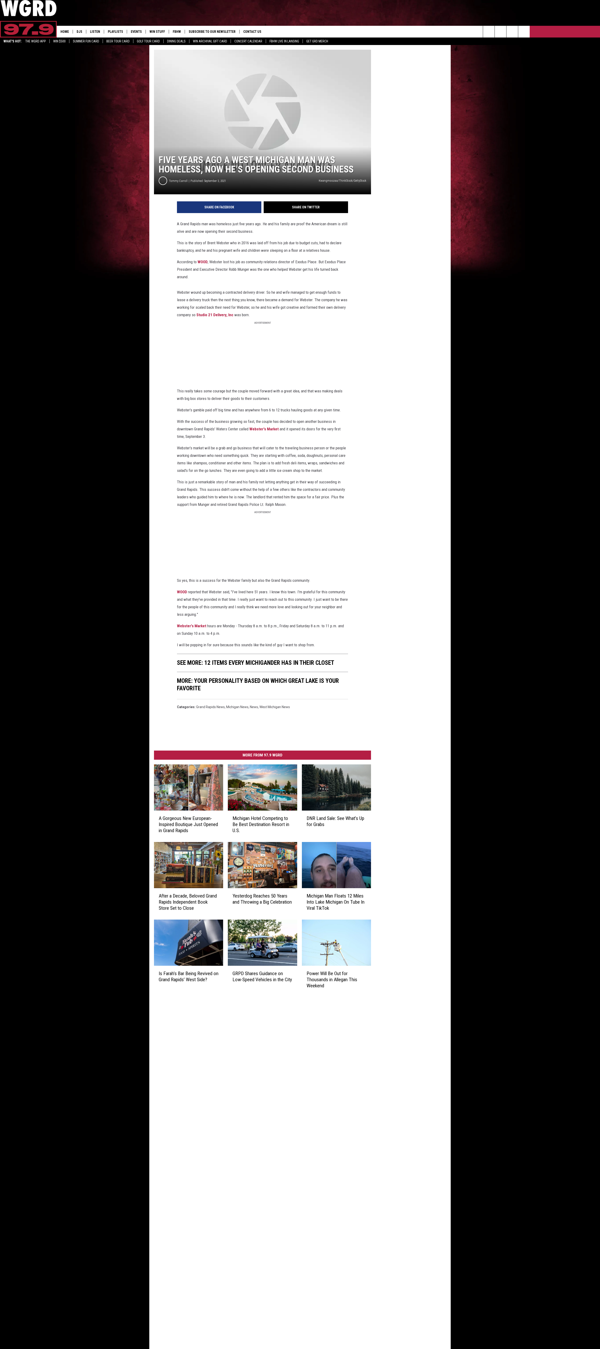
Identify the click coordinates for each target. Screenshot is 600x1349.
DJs (79, 32)
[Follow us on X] (524, 32)
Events (136, 32)
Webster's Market (264, 429)
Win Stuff (157, 32)
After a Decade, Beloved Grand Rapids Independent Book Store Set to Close (188, 902)
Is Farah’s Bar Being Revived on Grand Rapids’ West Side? (188, 976)
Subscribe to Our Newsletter (212, 32)
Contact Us (252, 32)
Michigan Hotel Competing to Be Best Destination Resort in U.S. (260, 824)
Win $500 (59, 41)
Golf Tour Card (148, 41)
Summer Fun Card (86, 41)
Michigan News (237, 707)
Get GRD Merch (317, 41)
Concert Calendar (248, 41)
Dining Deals (176, 41)
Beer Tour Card (118, 41)
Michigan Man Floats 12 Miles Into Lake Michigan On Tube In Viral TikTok (335, 902)
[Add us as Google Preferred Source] (500, 32)
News (254, 707)
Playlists (115, 32)
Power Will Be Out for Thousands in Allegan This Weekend (332, 979)
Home (64, 32)
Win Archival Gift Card (210, 41)
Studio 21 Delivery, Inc (214, 314)
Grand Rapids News (210, 707)
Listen (95, 32)
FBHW (177, 32)
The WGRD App (35, 41)
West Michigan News (274, 707)
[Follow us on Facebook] (512, 32)
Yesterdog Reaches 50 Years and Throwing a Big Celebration (262, 899)
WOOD (203, 261)
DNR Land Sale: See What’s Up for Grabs (335, 821)
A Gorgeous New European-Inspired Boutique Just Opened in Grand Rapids (188, 824)
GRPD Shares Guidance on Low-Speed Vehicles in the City (262, 976)
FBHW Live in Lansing (284, 41)
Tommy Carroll (178, 181)
